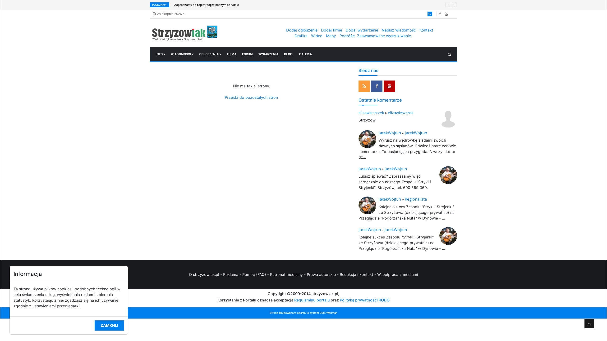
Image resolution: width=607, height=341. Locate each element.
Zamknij (109, 325)
